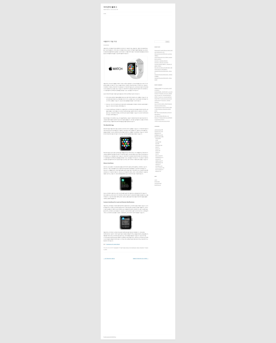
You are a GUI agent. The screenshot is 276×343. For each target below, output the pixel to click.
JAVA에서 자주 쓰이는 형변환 (166, 93)
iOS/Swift (116, 247)
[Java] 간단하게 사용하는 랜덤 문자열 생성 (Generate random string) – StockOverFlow (163, 105)
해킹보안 (157, 171)
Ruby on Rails (158, 155)
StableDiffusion (158, 157)
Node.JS (157, 148)
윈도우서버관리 (158, 169)
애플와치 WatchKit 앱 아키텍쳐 (140, 258)
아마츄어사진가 (158, 131)
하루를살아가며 (158, 135)
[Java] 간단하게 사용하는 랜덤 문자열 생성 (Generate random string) (163, 109)
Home (104, 13)
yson (156, 95)
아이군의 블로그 (110, 7)
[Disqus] (125, 277)
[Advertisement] (137, 28)
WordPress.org (158, 185)
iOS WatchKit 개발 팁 (109, 258)
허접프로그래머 (158, 136)
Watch (138, 247)
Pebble (156, 152)
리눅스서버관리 (158, 167)
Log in (156, 180)
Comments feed (158, 183)
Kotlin (156, 147)
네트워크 (157, 164)
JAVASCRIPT (157, 145)
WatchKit (142, 247)
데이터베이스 (158, 166)
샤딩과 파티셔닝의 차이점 (166, 98)
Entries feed (157, 181)
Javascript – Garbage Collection (161, 60)
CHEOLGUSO (157, 100)
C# (156, 140)
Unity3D (157, 159)
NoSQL (156, 150)
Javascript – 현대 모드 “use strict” (161, 62)
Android (157, 138)
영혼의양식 (157, 133)
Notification (133, 247)
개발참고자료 (158, 161)
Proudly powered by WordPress (109, 337)
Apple (124, 247)
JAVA (156, 143)
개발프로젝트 (158, 162)
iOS (130, 247)
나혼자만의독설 (158, 129)
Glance (127, 247)
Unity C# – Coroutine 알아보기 (164, 95)
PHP (156, 154)
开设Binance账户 (158, 88)
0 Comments (106, 45)
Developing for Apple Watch (113, 244)
